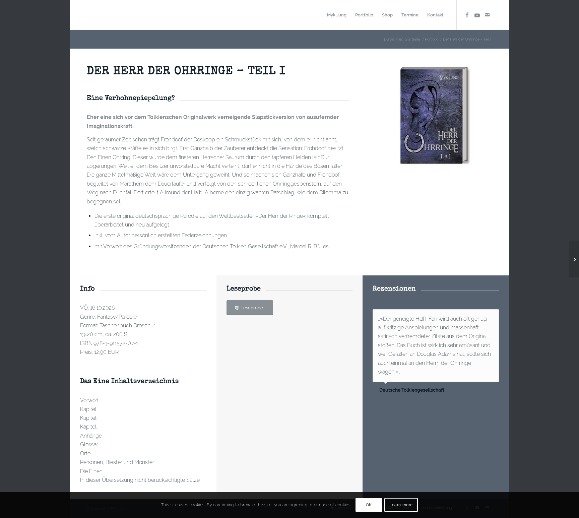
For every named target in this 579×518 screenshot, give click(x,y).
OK (369, 505)
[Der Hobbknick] (574, 259)
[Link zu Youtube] (477, 15)
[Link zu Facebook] (467, 15)
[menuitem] (337, 15)
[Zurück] (477, 316)
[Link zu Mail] (487, 15)
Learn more (401, 505)
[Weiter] (492, 316)
